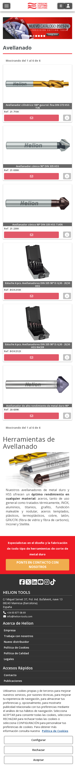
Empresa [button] (10, 630)
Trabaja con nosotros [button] (18, 636)
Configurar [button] (38, 740)
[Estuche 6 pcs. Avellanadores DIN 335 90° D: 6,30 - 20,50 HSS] (37, 262)
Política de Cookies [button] (16, 647)
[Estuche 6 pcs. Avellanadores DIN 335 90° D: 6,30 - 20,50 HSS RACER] (37, 323)
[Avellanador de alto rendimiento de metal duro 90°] (37, 385)
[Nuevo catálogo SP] (37, 28)
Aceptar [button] (38, 760)
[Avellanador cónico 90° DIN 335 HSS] (37, 145)
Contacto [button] (10, 675)
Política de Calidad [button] (16, 653)
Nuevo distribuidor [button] (16, 642)
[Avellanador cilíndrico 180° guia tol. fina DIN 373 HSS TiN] (37, 84)
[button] (61, 6)
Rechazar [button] (38, 750)
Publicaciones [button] (13, 681)
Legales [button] (9, 659)
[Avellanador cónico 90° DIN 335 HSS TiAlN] (37, 203)
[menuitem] (37, 630)
